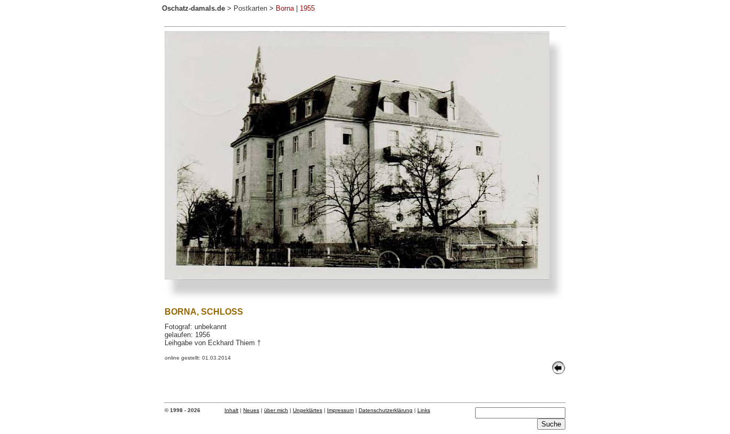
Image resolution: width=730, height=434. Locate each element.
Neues (251, 410)
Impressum (340, 410)
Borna (285, 8)
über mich (276, 410)
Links (423, 410)
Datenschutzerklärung (386, 410)
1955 (307, 8)
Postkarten (250, 8)
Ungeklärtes (307, 410)
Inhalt (231, 410)
